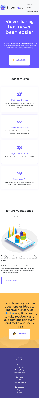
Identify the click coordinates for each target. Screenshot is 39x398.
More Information (11, 280)
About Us (19, 357)
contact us (8, 313)
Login (29, 7)
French (19, 392)
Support (29, 4)
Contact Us (21, 334)
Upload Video (21, 60)
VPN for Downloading (19, 382)
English (19, 390)
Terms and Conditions (19, 368)
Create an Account (33, 11)
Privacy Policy (19, 370)
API (19, 380)
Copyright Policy (19, 372)
